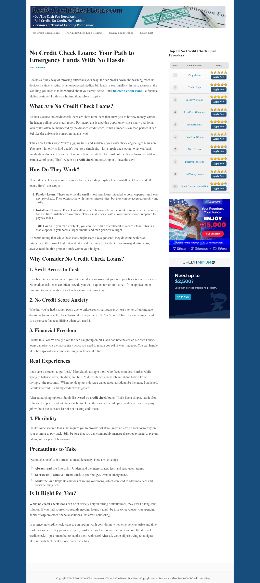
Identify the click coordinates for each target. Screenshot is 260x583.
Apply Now (218, 77)
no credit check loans (127, 90)
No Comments (38, 67)
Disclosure (164, 578)
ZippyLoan (194, 75)
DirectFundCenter (194, 137)
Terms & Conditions (116, 578)
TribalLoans (194, 149)
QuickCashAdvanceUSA (194, 186)
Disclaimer (133, 578)
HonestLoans (194, 124)
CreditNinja (194, 87)
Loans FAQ (146, 33)
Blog (207, 578)
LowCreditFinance (194, 112)
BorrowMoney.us (194, 161)
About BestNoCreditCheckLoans (187, 578)
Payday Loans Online (121, 33)
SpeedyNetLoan (194, 99)
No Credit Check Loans (46, 33)
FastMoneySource (194, 174)
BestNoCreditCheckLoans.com (89, 578)
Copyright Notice (148, 578)
